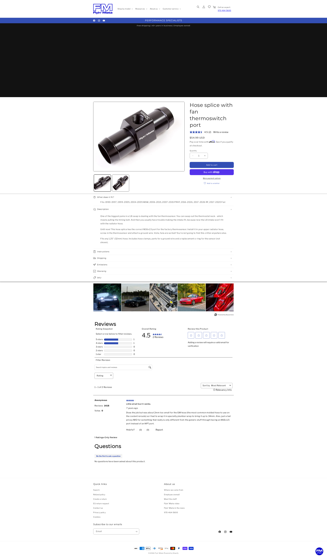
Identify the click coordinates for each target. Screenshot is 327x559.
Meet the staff (170, 499)
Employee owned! (172, 494)
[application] (319, 551)
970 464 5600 (224, 10)
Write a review (220, 132)
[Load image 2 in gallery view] (120, 183)
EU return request (101, 503)
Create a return (100, 499)
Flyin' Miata (159, 553)
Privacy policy (99, 512)
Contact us (98, 508)
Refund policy (99, 494)
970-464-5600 (171, 512)
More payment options (212, 178)
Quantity (193, 151)
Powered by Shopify (171, 553)
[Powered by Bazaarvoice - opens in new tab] (224, 315)
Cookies (96, 517)
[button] (125, 9)
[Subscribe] (136, 532)
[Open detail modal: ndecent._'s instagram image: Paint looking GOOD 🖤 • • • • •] (135, 297)
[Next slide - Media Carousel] (230, 298)
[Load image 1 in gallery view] (102, 183)
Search (96, 490)
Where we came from (173, 490)
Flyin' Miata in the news (174, 508)
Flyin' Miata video (171, 503)
